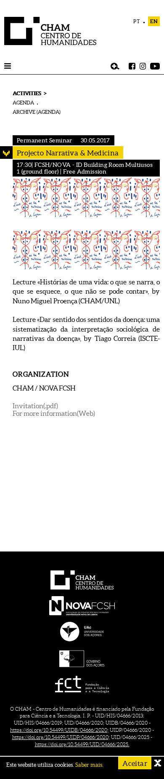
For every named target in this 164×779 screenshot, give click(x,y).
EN (154, 21)
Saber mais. (89, 765)
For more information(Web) (54, 413)
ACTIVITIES (27, 93)
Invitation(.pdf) (35, 406)
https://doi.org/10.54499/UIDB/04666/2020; (59, 730)
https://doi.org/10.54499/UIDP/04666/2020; (61, 737)
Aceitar (134, 763)
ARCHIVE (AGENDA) (37, 112)
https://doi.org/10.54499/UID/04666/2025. (82, 744)
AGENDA (23, 102)
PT (136, 21)
